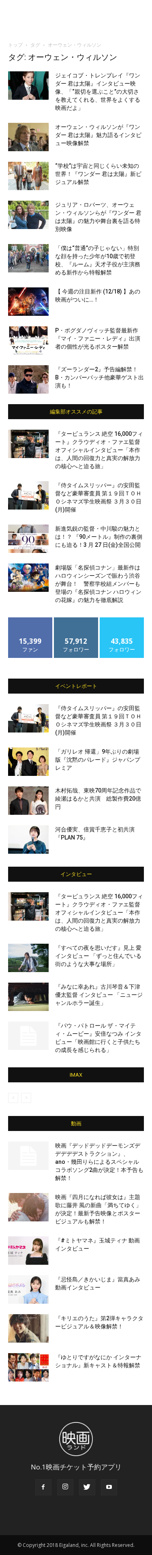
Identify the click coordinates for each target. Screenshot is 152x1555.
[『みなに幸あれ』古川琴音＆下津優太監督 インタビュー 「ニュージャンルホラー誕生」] (28, 997)
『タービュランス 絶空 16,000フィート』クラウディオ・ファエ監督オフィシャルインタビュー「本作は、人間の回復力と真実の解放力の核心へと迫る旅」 (99, 450)
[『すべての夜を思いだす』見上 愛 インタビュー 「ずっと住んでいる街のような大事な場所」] (28, 958)
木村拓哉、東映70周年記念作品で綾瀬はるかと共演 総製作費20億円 (98, 798)
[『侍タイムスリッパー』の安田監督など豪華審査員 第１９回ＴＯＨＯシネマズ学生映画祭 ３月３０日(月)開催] (28, 495)
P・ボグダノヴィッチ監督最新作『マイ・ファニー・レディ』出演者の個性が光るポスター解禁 (97, 338)
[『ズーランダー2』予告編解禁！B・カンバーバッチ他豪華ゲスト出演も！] (28, 379)
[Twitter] (87, 1487)
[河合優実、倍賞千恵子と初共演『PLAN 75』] (28, 839)
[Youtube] (109, 1487)
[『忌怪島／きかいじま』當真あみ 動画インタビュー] (28, 1289)
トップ (15, 44)
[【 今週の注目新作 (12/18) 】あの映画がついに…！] (28, 301)
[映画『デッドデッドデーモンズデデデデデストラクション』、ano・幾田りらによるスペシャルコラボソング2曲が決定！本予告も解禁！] (28, 1156)
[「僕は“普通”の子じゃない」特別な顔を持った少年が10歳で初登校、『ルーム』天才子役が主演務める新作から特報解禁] (28, 258)
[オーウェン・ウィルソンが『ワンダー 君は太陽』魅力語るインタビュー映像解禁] (28, 137)
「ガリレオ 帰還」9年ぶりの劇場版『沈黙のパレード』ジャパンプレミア (97, 759)
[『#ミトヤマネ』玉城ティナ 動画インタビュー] (28, 1250)
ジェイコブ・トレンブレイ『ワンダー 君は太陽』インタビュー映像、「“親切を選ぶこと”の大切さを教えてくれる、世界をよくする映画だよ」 (97, 91)
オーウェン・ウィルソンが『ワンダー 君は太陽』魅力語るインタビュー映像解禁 (98, 135)
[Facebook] (43, 1487)
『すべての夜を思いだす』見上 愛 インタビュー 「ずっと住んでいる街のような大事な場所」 (98, 956)
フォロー (76, 620)
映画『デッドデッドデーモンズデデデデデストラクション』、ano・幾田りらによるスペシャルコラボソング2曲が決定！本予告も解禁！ (99, 1161)
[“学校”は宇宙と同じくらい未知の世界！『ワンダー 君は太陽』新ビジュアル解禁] (28, 176)
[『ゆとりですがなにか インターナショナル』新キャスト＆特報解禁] (28, 1367)
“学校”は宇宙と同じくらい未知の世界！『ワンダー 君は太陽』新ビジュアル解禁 (98, 174)
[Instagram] (65, 1487)
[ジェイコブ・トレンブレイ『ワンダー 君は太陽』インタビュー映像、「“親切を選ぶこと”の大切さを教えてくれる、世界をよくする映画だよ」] (28, 85)
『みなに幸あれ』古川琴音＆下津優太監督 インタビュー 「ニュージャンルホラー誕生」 (99, 994)
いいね (30, 620)
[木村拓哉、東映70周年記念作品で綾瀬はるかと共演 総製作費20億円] (28, 800)
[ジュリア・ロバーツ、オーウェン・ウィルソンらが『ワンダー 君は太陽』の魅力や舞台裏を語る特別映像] (28, 215)
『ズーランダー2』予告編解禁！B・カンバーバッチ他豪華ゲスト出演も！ (99, 377)
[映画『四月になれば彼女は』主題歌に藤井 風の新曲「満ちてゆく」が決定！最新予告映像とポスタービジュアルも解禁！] (28, 1207)
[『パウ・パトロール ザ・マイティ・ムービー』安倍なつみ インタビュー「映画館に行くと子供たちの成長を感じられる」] (28, 1036)
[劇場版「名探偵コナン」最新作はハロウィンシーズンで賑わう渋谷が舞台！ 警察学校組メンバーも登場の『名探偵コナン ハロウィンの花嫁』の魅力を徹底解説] (28, 577)
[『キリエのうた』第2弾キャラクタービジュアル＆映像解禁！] (28, 1328)
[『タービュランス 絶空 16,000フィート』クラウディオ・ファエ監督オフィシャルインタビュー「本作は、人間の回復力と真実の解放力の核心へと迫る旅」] (28, 444)
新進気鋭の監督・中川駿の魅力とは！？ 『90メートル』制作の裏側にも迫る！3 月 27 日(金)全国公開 (98, 536)
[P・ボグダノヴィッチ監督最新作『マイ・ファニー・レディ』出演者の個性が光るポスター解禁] (28, 340)
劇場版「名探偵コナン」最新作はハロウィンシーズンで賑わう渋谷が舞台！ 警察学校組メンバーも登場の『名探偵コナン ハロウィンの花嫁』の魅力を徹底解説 (98, 583)
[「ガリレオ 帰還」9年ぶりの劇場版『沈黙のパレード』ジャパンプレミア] (28, 762)
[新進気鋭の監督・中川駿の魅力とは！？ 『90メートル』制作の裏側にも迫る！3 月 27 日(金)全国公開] (28, 539)
